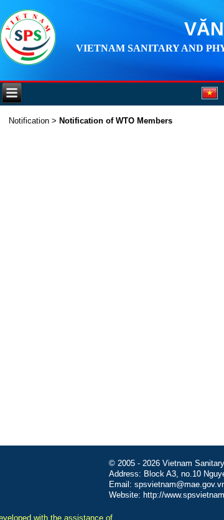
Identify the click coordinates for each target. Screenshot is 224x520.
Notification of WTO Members (115, 120)
